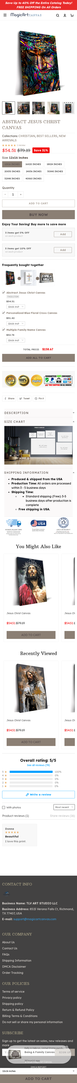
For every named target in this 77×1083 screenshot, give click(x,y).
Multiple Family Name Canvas (26, 329)
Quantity (8, 188)
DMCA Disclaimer (14, 966)
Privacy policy (11, 997)
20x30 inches (12, 171)
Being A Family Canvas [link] (40, 1052)
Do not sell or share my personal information (32, 1022)
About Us (8, 942)
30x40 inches (55, 171)
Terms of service (13, 991)
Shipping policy (12, 1004)
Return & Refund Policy (18, 1010)
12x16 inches (18, 157)
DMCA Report (38, 1067)
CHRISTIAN (26, 136)
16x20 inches (33, 164)
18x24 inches (54, 164)
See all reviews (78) (38, 765)
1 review (21, 145)
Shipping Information (16, 960)
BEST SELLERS (47, 136)
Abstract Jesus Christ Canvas (25, 292)
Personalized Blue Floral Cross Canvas (31, 313)
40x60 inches (34, 178)
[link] (14, 1054)
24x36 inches (34, 171)
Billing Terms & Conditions (19, 1016)
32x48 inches (12, 178)
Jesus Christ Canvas (18, 613)
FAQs (5, 954)
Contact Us (9, 948)
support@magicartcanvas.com (34, 919)
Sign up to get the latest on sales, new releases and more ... (37, 1043)
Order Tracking (12, 972)
